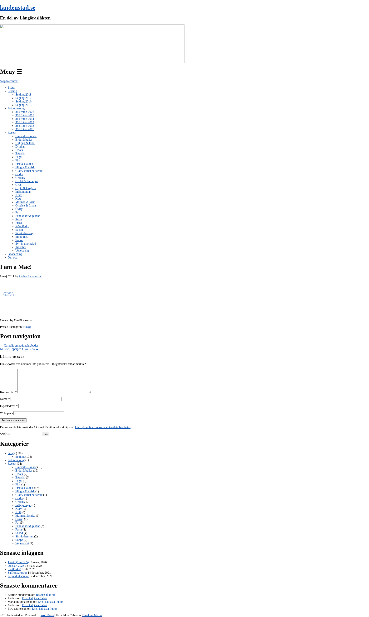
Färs (18, 160)
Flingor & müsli (25, 167)
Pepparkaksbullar (18, 576)
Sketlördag (14, 569)
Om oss (12, 257)
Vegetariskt (22, 250)
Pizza (18, 222)
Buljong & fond (25, 143)
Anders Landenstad (30, 276)
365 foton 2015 (24, 115)
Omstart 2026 (16, 565)
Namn (5, 398)
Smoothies (21, 236)
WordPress (47, 615)
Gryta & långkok (25, 188)
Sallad (19, 229)
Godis (19, 174)
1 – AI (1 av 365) (18, 562)
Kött (18, 198)
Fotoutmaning (16, 108)
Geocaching (15, 254)
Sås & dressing (24, 233)
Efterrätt (20, 153)
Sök (2, 434)
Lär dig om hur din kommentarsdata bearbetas (102, 427)
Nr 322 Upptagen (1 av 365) (19, 349)
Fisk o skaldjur (24, 163)
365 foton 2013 (24, 122)
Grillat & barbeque (26, 181)
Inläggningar (23, 191)
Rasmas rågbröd (46, 594)
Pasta (18, 219)
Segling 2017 (23, 98)
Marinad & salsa (25, 202)
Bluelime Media (92, 615)
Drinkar (20, 146)
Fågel (18, 157)
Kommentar (8, 392)
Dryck (19, 150)
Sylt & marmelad (25, 243)
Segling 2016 (23, 101)
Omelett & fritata (25, 205)
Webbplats (6, 413)
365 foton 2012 (24, 125)
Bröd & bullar (23, 139)
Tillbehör (20, 247)
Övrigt (19, 209)
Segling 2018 (23, 94)
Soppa (19, 240)
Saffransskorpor (17, 572)
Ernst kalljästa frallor (34, 598)
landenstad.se (17, 7)
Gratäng (20, 177)
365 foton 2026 (24, 111)
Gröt (18, 184)
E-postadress (9, 406)
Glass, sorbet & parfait (28, 170)
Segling (12, 91)
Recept (12, 132)
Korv (18, 195)
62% (8, 294)
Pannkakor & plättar (27, 215)
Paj (17, 212)
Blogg (11, 87)
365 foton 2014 (24, 118)
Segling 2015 (23, 105)
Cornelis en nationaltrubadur (19, 345)
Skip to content (9, 81)
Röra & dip (22, 226)
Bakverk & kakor (26, 136)
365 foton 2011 (24, 129)
